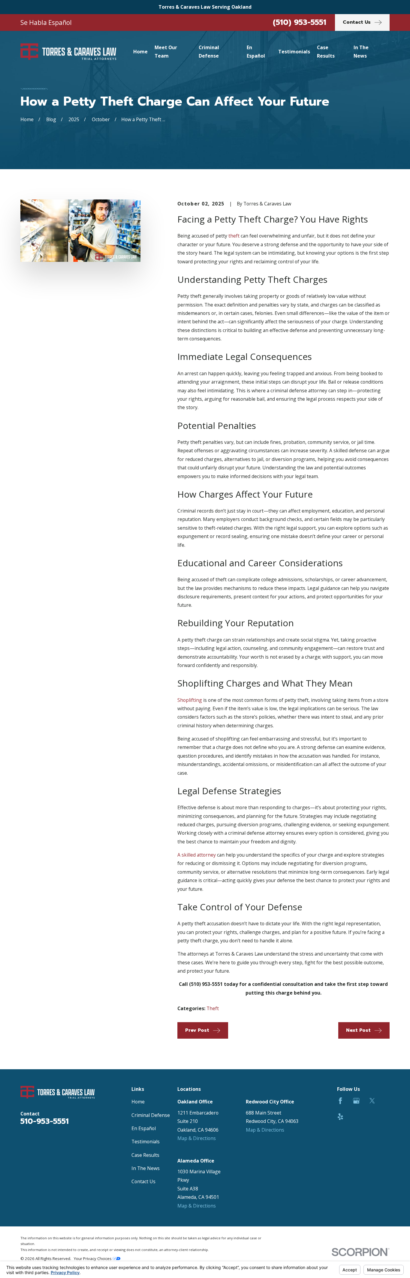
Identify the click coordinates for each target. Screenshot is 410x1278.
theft (234, 235)
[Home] (68, 51)
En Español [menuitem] (256, 51)
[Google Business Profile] (356, 1100)
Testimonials (145, 1141)
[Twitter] (372, 1100)
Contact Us (143, 1181)
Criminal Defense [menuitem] (209, 51)
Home (138, 1101)
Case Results (145, 1155)
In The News (145, 1168)
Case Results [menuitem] (326, 51)
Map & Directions (196, 1138)
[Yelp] (340, 1116)
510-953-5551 (44, 1121)
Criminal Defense (150, 1115)
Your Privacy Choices (93, 1258)
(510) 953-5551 (299, 22)
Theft (213, 1008)
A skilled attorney (196, 855)
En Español (143, 1128)
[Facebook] (340, 1100)
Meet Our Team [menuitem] (166, 51)
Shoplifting (189, 700)
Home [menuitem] (140, 51)
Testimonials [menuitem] (294, 51)
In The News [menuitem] (361, 51)
